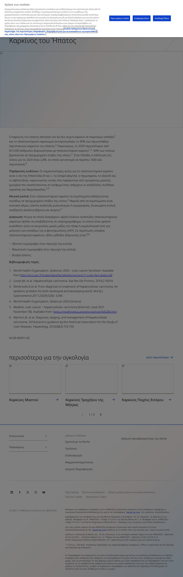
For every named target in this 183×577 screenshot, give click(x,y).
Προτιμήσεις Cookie (120, 18)
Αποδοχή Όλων (162, 18)
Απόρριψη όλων (141, 18)
